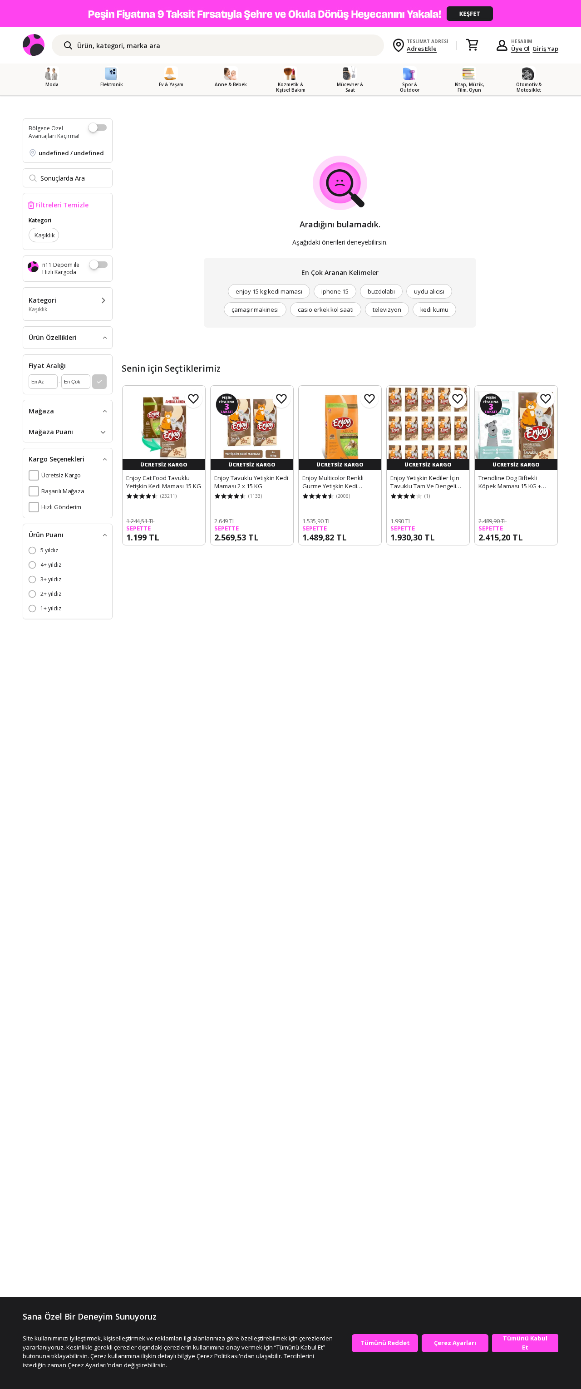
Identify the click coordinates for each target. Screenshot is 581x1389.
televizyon (387, 309)
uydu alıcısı (429, 291)
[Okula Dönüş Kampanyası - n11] (290, 13)
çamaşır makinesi (255, 309)
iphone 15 (335, 291)
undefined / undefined (71, 153)
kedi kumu (434, 309)
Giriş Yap (545, 48)
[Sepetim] (472, 45)
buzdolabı (381, 291)
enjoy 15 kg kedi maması (269, 291)
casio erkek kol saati (326, 309)
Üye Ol (520, 48)
